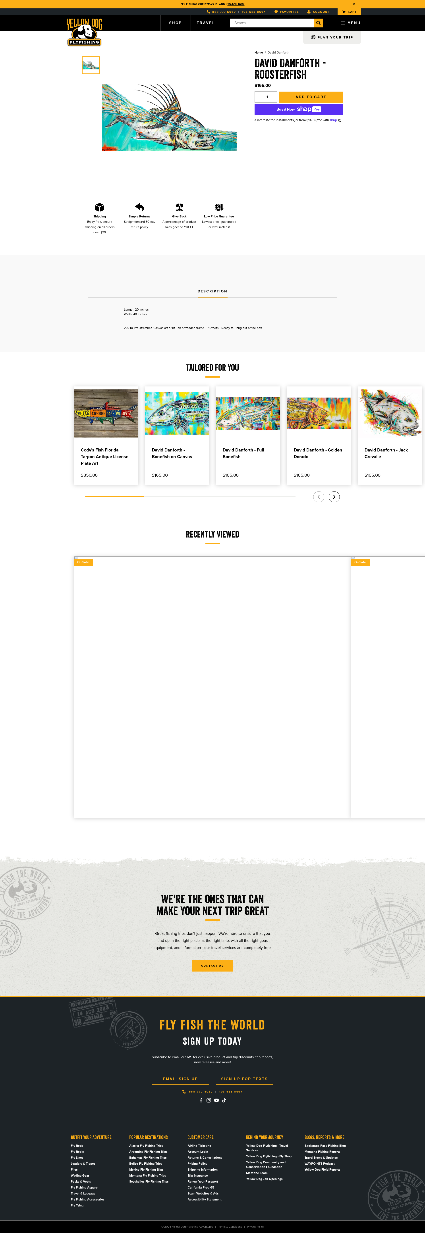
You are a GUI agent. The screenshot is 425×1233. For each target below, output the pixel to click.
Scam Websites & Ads (203, 1193)
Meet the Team (257, 1173)
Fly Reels (77, 1151)
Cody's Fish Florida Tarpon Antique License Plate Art (104, 457)
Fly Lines (77, 1157)
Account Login (198, 1151)
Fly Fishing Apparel (85, 1187)
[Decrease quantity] (259, 97)
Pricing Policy (197, 1163)
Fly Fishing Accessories (87, 1199)
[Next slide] (334, 496)
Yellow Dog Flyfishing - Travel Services (267, 1148)
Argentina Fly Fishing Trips (148, 1151)
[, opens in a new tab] (201, 1100)
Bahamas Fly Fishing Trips (148, 1157)
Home (259, 52)
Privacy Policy (255, 1227)
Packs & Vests (81, 1181)
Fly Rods (77, 1145)
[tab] (213, 292)
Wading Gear (80, 1175)
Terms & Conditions (230, 1227)
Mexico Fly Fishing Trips (146, 1169)
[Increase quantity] (272, 97)
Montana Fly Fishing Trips (147, 1175)
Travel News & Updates (321, 1157)
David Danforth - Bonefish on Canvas (172, 453)
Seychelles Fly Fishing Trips (149, 1181)
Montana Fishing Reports (322, 1151)
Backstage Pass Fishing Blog (325, 1145)
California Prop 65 (201, 1187)
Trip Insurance (198, 1175)
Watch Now (236, 4)
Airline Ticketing (199, 1145)
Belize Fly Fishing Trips (145, 1163)
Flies (74, 1169)
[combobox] (272, 23)
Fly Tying (77, 1205)
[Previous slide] (318, 496)
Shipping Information (203, 1169)
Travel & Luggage (83, 1193)
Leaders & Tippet (83, 1163)
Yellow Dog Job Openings (264, 1179)
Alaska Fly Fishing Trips (146, 1145)
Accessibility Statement (205, 1199)
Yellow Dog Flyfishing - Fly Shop (269, 1156)
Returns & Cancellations (205, 1157)
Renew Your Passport (203, 1181)
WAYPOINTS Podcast (320, 1163)
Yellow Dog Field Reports (322, 1169)
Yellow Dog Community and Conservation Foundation (266, 1164)
